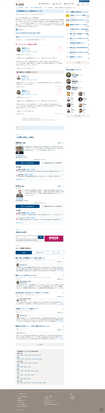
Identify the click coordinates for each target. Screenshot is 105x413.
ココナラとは (20, 402)
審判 (35, 33)
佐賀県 (22, 382)
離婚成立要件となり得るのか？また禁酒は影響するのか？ (84, 52)
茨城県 (33, 359)
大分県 (32, 382)
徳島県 (29, 378)
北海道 (18, 355)
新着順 (23, 252)
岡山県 (22, 374)
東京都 (24, 78)
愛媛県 (22, 378)
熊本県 (29, 382)
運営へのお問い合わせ (22, 406)
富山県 (32, 363)
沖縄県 (44, 382)
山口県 (25, 374)
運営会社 (72, 396)
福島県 (39, 355)
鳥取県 (29, 374)
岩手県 (25, 355)
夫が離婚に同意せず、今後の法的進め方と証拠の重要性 (83, 29)
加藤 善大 (26, 48)
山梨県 (25, 363)
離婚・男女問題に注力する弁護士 (30, 51)
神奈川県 (22, 359)
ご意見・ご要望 (48, 396)
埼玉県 (24, 50)
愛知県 (18, 366)
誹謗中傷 (26, 240)
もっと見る (77, 62)
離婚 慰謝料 (20, 240)
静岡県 (22, 366)
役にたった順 (56, 252)
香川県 (18, 378)
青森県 (22, 355)
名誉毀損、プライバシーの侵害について (79, 15)
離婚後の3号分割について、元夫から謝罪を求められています (85, 24)
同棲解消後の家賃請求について (77, 43)
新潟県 (18, 363)
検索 (41, 237)
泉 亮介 (25, 76)
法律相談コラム (21, 400)
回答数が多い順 (40, 252)
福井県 (36, 363)
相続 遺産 (30, 240)
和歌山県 (36, 370)
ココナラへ (19, 1)
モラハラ (18, 33)
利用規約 (46, 398)
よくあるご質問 (21, 404)
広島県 (18, 374)
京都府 (25, 370)
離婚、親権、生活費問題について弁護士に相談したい (83, 33)
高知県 (25, 378)
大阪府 (18, 370)
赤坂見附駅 (20, 200)
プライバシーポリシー (49, 400)
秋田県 (32, 355)
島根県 (32, 374)
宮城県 (29, 355)
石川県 (29, 363)
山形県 (36, 355)
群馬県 (40, 359)
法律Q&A (19, 398)
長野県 (22, 363)
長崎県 (25, 382)
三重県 (29, 366)
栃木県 (37, 359)
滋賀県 (29, 370)
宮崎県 (36, 382)
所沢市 (28, 50)
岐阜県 (25, 366)
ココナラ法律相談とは (22, 396)
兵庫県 (22, 370)
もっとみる (40, 344)
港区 (28, 78)
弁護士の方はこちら (84, 1)
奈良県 (32, 370)
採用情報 (72, 398)
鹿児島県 (40, 382)
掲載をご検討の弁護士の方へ (51, 404)
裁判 (39, 33)
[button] (40, 179)
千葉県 (26, 359)
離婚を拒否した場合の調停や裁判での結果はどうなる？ (83, 47)
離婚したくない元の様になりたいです (79, 38)
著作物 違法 (35, 240)
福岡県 (18, 382)
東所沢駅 (19, 157)
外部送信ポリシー (48, 402)
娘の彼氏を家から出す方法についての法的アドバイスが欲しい (85, 20)
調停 (31, 33)
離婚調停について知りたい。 (77, 56)
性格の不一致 (25, 33)
